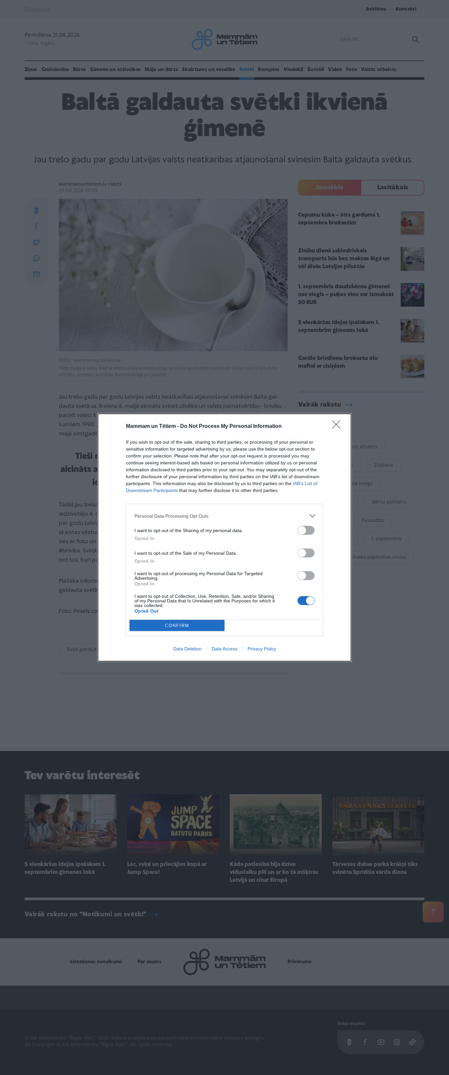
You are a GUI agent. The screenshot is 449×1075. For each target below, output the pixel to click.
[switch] (306, 530)
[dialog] (224, 537)
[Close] (338, 426)
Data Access (224, 648)
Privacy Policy (262, 648)
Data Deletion (187, 648)
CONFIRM (177, 625)
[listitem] (224, 515)
